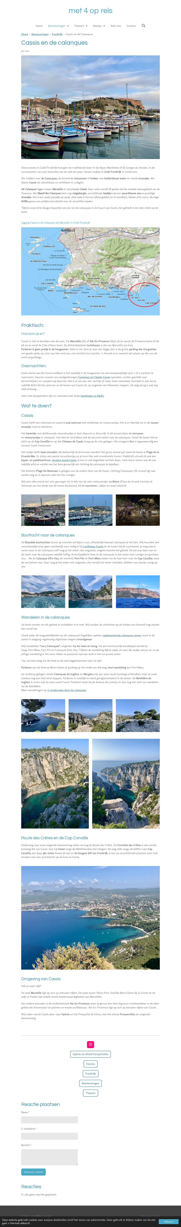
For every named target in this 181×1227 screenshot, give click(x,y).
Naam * (25, 1112)
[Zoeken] (143, 25)
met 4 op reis (91, 11)
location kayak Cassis (64, 460)
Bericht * (26, 1145)
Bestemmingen (40, 34)
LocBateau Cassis (93, 546)
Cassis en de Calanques (79, 34)
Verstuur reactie (33, 1172)
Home (24, 34)
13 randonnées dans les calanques (66, 690)
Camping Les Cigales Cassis (94, 377)
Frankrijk (57, 34)
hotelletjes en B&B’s (92, 395)
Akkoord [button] (168, 1221)
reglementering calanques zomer (122, 635)
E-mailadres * (29, 1128)
